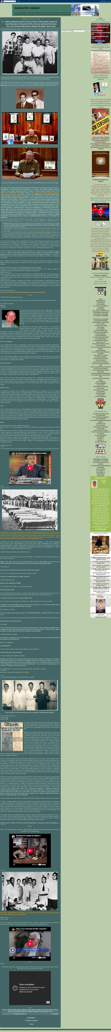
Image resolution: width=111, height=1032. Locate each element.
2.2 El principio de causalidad (100, 314)
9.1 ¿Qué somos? (100, 425)
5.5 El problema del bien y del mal (100, 343)
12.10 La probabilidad (100, 383)
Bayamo (33, 1009)
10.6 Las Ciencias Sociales (100, 368)
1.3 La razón (100, 307)
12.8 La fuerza (100, 394)
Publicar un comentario (32, 1020)
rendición (30, 1011)
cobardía (38, 1009)
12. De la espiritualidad (100, 435)
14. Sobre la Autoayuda (100, 441)
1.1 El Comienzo (100, 304)
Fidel (56, 1009)
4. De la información (101, 333)
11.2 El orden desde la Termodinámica (100, 373)
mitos (14, 1011)
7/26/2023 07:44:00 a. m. (20, 1013)
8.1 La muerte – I (100, 470)
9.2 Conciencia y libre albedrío (100, 426)
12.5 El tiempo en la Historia (100, 389)
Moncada (18, 1011)
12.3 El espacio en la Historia (100, 386)
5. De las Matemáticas (100, 335)
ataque (29, 1009)
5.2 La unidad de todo (100, 338)
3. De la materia (101, 324)
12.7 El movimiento (100, 393)
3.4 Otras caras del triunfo (100, 330)
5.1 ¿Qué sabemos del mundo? (100, 337)
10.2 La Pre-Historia (101, 360)
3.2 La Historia (100, 327)
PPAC (103, 482)
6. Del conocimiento (101, 345)
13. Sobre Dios (100, 436)
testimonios (46, 1011)
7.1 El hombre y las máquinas (100, 460)
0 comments (55, 1013)
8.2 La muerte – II (100, 472)
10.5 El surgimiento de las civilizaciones (101, 366)
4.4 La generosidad (100, 418)
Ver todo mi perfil (101, 529)
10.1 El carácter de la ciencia (100, 358)
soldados (35, 1011)
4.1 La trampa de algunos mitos (101, 413)
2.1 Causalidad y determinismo (100, 312)
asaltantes (24, 1009)
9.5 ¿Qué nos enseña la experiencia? (100, 431)
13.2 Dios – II (100, 440)
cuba (46, 1009)
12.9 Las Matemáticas (100, 396)
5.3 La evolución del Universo (100, 340)
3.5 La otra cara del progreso (100, 332)
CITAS (100, 299)
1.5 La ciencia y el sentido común (100, 310)
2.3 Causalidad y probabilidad (100, 315)
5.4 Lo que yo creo (100, 342)
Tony (51, 1011)
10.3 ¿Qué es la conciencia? (100, 361)
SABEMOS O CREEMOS (100, 275)
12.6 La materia (100, 391)
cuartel (43, 1009)
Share (100, 18)
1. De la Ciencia (101, 302)
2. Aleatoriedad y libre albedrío (100, 459)
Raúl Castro (24, 1011)
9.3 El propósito (101, 428)
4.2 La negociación (100, 415)
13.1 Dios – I (100, 438)
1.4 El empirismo (100, 309)
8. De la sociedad (100, 469)
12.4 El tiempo (100, 388)
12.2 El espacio (100, 384)
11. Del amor (100, 433)
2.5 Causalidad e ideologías (101, 320)
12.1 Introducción (100, 381)
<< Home (31, 1024)
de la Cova (51, 1009)
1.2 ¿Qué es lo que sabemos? (100, 305)
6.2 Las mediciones (101, 350)
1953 (9, 1009)
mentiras (10, 1011)
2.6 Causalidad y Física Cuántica (100, 322)
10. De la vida (100, 475)
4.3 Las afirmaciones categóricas (100, 417)
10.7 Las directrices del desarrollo (100, 370)
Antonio (19, 1009)
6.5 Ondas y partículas (100, 356)
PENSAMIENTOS (100, 300)
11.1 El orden (100, 371)
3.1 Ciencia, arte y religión (100, 325)
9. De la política (101, 473)
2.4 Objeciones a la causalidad (100, 319)
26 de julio (13, 1009)
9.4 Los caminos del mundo (101, 430)
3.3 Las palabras (100, 328)
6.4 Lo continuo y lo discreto (100, 355)
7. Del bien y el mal (100, 423)
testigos (41, 1011)
